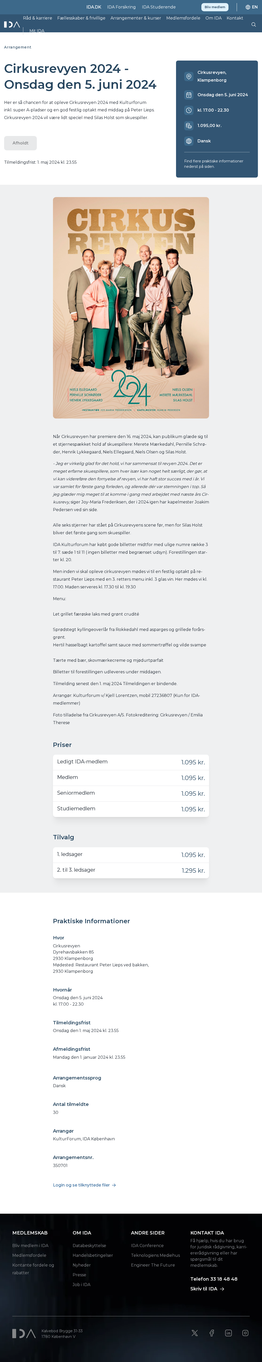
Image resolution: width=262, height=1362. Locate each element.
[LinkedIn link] (228, 1333)
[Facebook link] (211, 1333)
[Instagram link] (245, 1333)
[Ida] (12, 24)
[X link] (194, 1333)
